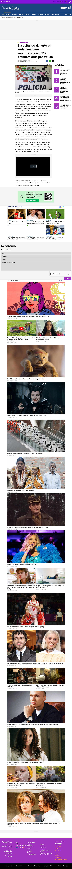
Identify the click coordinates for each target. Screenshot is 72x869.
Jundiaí (57, 855)
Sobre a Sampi (8, 865)
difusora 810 (55, 14)
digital (47, 14)
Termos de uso (20, 865)
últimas (7, 14)
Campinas (57, 850)
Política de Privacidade (34, 865)
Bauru (56, 848)
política (34, 14)
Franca (57, 853)
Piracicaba (58, 857)
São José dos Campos (61, 859)
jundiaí (27, 14)
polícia (21, 14)
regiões (14, 14)
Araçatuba (58, 846)
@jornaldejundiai (20, 844)
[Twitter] (53, 61)
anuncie (40, 14)
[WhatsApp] (50, 61)
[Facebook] (47, 61)
